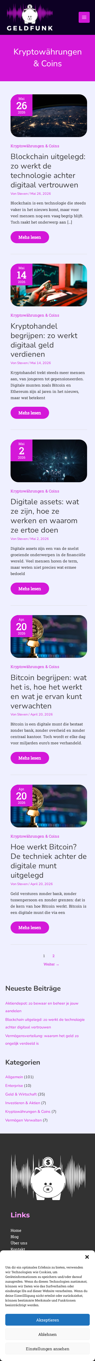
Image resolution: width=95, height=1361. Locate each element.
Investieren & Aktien (22, 1102)
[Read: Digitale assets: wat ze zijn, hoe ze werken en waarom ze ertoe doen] (49, 460)
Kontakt (18, 1249)
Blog (14, 1236)
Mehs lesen (30, 235)
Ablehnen (47, 1334)
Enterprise (14, 1085)
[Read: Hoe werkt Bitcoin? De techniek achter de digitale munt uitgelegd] (49, 805)
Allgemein (14, 1077)
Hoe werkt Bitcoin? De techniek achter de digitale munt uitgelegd (49, 861)
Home (16, 1230)
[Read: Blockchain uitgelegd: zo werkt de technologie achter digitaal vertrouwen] (49, 115)
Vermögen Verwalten (23, 1120)
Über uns (19, 1242)
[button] (87, 1257)
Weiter (51, 964)
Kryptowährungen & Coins (35, 145)
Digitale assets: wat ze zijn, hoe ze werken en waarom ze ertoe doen (45, 515)
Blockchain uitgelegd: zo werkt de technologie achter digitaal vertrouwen (48, 170)
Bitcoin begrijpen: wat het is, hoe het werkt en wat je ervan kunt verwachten (49, 691)
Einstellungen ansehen (47, 1348)
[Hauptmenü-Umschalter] (84, 17)
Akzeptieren (47, 1319)
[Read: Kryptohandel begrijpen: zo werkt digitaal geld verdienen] (49, 284)
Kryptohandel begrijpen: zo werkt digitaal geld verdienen (44, 340)
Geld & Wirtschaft (21, 1094)
